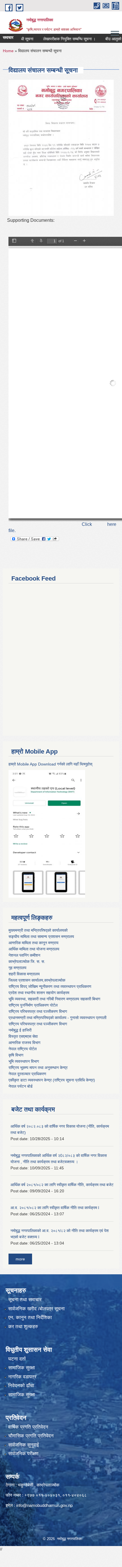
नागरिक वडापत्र (22, 1377)
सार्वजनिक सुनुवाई (23, 1445)
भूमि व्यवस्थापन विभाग (24, 1061)
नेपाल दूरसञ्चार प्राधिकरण (27, 1074)
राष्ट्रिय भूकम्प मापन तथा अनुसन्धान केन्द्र (38, 1067)
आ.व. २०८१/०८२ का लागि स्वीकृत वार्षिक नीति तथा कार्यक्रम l (54, 1207)
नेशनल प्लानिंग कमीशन (24, 955)
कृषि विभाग (16, 1055)
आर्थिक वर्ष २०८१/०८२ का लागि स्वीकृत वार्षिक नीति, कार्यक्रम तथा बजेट (61, 1184)
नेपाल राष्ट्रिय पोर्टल (23, 1049)
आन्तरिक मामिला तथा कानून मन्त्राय (33, 942)
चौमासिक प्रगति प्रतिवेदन (31, 1436)
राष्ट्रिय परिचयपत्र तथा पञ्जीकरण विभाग (38, 1011)
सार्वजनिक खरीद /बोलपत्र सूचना (36, 1308)
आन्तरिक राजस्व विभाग (24, 1042)
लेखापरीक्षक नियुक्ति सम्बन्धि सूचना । (58, 39)
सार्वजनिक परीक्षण (23, 1453)
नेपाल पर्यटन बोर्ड (21, 1086)
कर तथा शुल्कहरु (23, 1326)
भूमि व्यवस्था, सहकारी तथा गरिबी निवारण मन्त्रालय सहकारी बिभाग (54, 999)
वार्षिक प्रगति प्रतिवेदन (28, 1427)
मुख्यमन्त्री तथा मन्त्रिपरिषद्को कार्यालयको (38, 930)
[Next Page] (41, 241)
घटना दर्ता (17, 1359)
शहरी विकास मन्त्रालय (24, 974)
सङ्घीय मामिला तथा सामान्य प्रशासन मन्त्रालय (41, 936)
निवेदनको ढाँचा (21, 1385)
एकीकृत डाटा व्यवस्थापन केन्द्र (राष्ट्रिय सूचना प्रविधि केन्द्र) (52, 1080)
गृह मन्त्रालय (17, 967)
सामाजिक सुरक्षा (21, 1367)
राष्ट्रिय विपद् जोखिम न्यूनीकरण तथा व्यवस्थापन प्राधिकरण (50, 986)
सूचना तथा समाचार (24, 1299)
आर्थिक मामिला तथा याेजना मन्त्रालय (34, 949)
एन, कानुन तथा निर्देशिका (30, 1317)
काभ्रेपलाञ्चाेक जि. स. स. (27, 961)
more (20, 1259)
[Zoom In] (84, 241)
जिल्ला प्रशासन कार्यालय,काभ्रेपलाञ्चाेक (37, 980)
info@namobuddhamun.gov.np (44, 1505)
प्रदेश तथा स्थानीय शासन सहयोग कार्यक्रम (39, 992)
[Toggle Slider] (14, 241)
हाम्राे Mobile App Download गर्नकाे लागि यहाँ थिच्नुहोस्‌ (50, 764)
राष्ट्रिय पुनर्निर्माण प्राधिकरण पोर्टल (33, 1005)
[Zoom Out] (75, 241)
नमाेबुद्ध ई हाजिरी (20, 1030)
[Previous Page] (32, 241)
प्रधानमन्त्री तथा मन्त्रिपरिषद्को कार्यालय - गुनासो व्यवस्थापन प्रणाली (57, 1017)
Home (8, 50)
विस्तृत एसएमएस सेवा (23, 1036)
